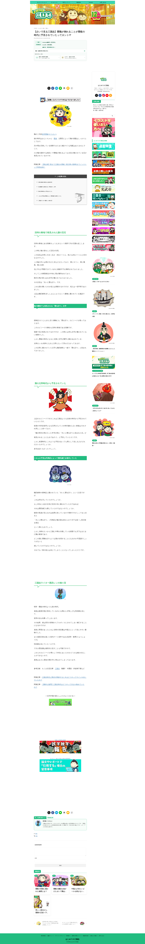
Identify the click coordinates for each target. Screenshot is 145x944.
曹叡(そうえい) (50, 134)
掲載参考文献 (85, 935)
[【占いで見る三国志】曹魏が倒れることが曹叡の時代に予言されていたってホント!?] (56, 88)
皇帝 (43, 134)
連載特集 (78, 2)
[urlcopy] (71, 88)
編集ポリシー (50, 935)
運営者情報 (43, 935)
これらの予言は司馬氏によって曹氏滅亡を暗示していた (49, 196)
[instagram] (103, 95)
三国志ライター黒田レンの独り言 (45, 200)
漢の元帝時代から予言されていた (45, 191)
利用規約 (68, 935)
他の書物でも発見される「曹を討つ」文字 (47, 186)
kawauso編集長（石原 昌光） (49, 42)
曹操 (55, 138)
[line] (60, 88)
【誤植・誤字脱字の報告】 (60, 740)
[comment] (67, 88)
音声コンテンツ (66, 2)
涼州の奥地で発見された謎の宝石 (45, 182)
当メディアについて (42, 2)
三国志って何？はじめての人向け (100, 281)
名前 (36, 858)
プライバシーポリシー (59, 935)
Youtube (91, 2)
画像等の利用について (76, 935)
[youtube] (107, 95)
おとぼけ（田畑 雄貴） (47, 44)
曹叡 (36, 833)
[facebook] (52, 88)
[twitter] (48, 88)
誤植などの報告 (93, 935)
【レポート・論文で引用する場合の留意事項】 (60, 758)
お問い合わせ (103, 2)
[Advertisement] (60, 74)
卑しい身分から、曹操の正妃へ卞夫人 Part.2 (42, 912)
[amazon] (110, 95)
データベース (54, 2)
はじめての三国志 (72, 939)
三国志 (57, 668)
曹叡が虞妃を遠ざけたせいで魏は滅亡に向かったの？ (60, 891)
